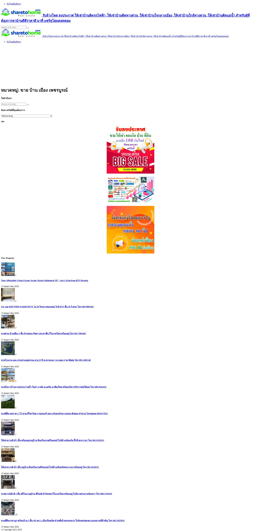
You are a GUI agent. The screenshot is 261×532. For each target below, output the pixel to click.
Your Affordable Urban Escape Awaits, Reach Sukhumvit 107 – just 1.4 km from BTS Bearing (44, 280)
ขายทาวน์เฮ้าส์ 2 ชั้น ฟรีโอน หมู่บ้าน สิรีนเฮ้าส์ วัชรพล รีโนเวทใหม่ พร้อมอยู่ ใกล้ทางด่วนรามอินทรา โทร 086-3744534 (56, 494)
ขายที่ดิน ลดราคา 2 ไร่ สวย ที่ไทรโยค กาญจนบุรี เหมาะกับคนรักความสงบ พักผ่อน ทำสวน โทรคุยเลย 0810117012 (54, 413)
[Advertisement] (130, 65)
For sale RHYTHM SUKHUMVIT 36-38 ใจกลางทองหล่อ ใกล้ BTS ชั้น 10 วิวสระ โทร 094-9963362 (47, 307)
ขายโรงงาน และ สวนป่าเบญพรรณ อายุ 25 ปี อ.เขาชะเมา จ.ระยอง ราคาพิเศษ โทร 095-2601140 (46, 360)
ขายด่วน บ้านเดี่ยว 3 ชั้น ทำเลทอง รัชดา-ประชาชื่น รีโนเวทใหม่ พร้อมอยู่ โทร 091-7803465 (43, 333)
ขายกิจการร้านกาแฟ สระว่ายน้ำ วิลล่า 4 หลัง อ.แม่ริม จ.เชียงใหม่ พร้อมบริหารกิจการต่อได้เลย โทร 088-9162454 (53, 387)
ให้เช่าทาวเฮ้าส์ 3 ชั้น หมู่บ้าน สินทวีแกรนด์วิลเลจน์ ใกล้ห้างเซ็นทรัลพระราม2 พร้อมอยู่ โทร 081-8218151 (50, 467)
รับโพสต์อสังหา (14, 4)
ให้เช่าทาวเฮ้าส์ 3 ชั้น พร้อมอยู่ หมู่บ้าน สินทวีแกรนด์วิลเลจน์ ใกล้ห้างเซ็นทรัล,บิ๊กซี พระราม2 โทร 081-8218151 (52, 440)
